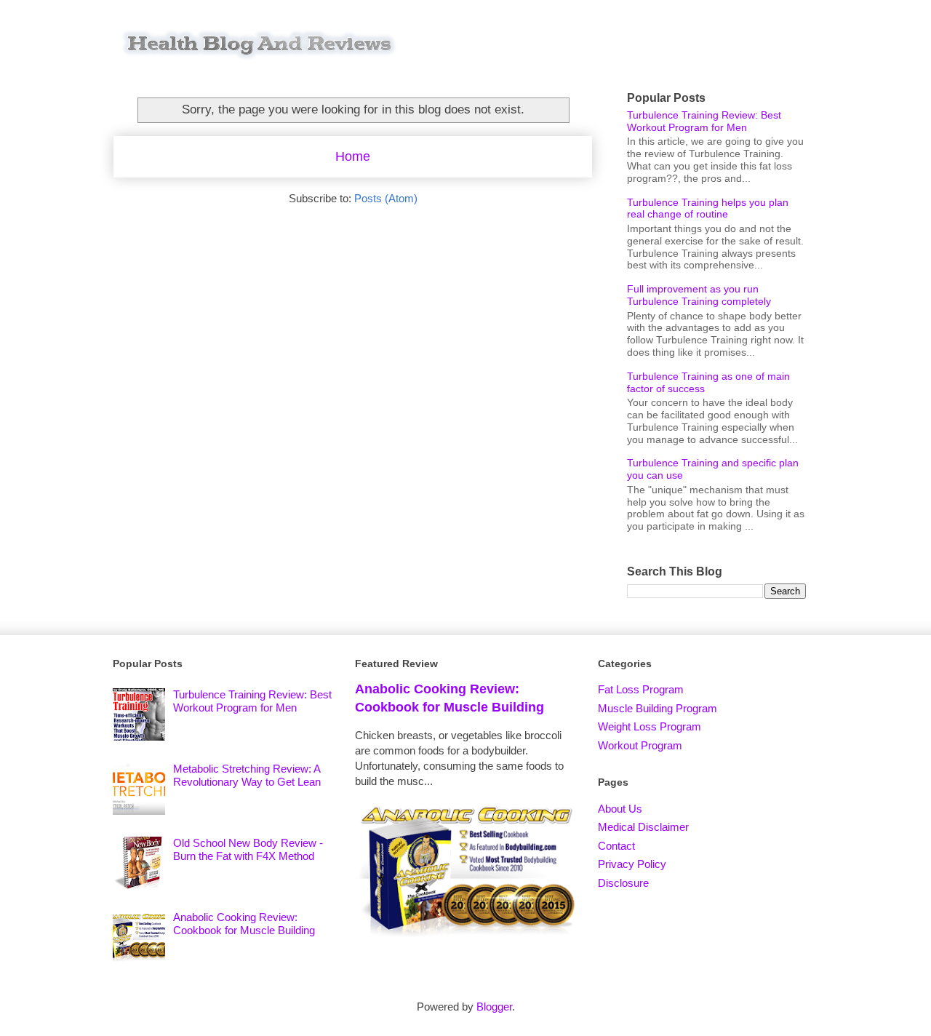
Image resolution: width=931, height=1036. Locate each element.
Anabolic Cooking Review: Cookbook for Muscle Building (244, 923)
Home (352, 156)
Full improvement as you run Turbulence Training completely (699, 295)
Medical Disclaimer (643, 827)
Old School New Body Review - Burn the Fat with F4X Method (248, 849)
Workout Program (640, 745)
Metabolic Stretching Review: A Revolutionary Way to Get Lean (247, 775)
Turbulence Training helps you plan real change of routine (707, 208)
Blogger (494, 1006)
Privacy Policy (632, 864)
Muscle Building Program (657, 708)
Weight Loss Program (649, 726)
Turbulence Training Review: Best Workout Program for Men (704, 121)
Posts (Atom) (385, 198)
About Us (620, 808)
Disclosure (623, 883)
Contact (616, 846)
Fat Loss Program (641, 689)
